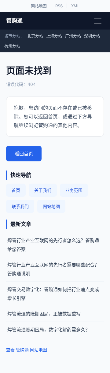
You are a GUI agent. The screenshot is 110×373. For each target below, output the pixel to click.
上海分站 (54, 35)
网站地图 (39, 5)
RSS (59, 5)
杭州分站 (12, 45)
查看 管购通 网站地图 (26, 349)
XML (75, 5)
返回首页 (24, 154)
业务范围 (73, 190)
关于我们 (42, 190)
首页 (16, 190)
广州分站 (73, 35)
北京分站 (35, 35)
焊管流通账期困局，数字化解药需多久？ (48, 330)
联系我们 (20, 206)
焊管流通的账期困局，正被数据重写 (44, 314)
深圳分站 (92, 35)
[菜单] (98, 21)
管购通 (14, 20)
